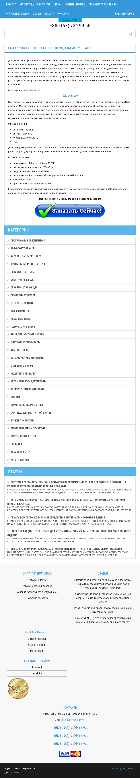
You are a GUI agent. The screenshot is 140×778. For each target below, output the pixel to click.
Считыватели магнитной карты (30, 412)
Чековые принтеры (22, 271)
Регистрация (37, 650)
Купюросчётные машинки (27, 389)
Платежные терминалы (25, 342)
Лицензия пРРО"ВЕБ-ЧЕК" (103, 4)
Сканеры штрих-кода (23, 287)
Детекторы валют (21, 365)
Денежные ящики (21, 303)
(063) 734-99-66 (74, 743)
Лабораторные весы (23, 326)
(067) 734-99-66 (74, 727)
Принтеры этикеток (23, 295)
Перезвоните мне (124, 13)
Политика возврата (37, 598)
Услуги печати (19, 459)
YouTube (37, 673)
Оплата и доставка (17, 13)
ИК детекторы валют (23, 373)
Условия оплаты (37, 580)
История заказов (37, 638)
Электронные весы (22, 279)
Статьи (37, 13)
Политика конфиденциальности (122, 768)
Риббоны (16, 444)
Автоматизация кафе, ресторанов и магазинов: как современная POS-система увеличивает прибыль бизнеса (70, 505)
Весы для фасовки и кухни (27, 334)
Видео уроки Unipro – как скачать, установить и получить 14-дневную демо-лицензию (68, 552)
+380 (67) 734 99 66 (70, 26)
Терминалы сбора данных (27, 404)
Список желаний (37, 644)
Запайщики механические (27, 358)
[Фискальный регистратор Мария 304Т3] (70, 96)
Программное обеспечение (27, 240)
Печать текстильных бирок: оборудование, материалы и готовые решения (69, 520)
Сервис (57, 4)
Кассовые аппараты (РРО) (26, 256)
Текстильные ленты (23, 436)
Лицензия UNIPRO (75, 4)
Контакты (63, 13)
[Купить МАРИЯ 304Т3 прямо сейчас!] (70, 211)
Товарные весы (20, 318)
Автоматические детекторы (28, 381)
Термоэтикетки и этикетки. (28, 428)
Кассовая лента (20, 451)
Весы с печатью (20, 311)
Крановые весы (20, 350)
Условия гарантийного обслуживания (37, 592)
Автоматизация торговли (34, 4)
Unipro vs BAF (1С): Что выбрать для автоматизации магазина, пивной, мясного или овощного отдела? (69, 536)
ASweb (16, 772)
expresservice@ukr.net (73, 719)
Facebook (37, 667)
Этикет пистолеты (22, 420)
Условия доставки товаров (37, 586)
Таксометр (17, 397)
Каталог (11, 4)
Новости (49, 13)
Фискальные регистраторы (27, 264)
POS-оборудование (22, 248)
